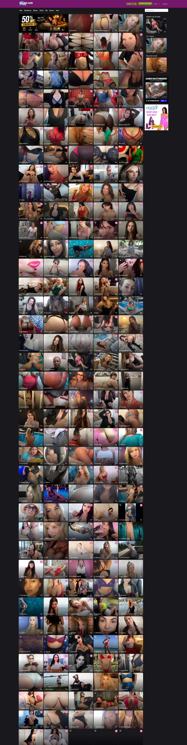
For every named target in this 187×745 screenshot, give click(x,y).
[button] (157, 4)
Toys (57, 10)
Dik (46, 10)
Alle (20, 10)
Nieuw (35, 10)
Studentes (27, 10)
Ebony (51, 10)
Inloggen (165, 4)
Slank (41, 10)
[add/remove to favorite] (70, 15)
